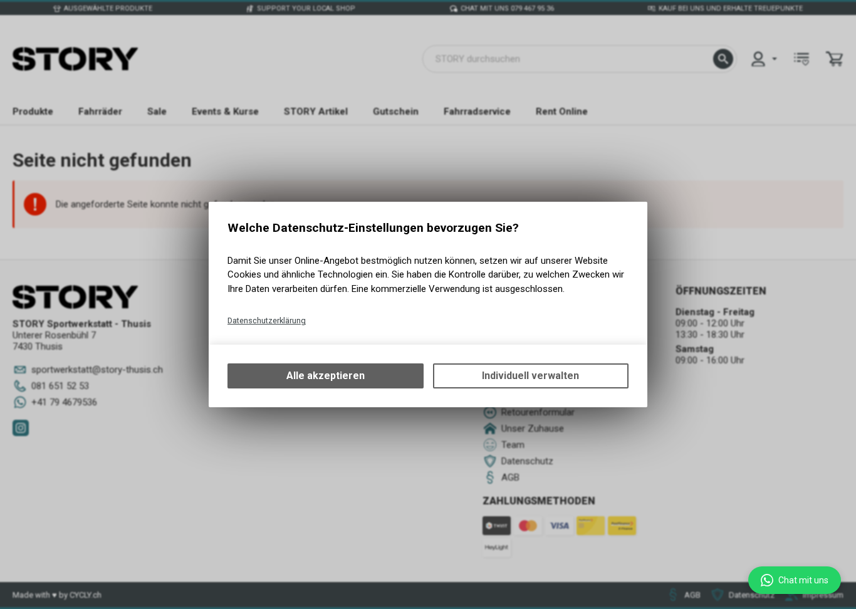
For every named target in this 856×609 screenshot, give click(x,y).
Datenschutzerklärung (266, 320)
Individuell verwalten (530, 376)
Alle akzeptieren (325, 376)
